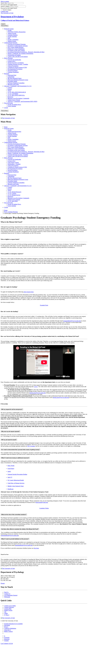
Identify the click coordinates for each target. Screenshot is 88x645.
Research (6, 73)
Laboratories (11, 76)
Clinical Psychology (13, 66)
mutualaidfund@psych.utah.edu (72, 321)
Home (5, 127)
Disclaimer (7, 625)
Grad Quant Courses (13, 162)
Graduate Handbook (13, 72)
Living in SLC (11, 61)
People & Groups (9, 28)
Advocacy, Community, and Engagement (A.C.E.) (18, 86)
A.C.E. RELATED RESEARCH (17, 92)
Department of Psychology (12, 16)
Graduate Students (13, 35)
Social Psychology (13, 70)
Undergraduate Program (10, 42)
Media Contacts (8, 631)
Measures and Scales (13, 84)
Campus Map (7, 609)
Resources (10, 97)
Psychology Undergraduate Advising (18, 45)
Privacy (6, 627)
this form (36, 548)
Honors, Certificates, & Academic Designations (20, 53)
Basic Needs (11, 465)
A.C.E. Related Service (14, 195)
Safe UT (10, 477)
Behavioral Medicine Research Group (18, 80)
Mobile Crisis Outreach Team (16, 486)
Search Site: (4, 3)
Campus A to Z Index (10, 605)
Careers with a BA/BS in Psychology (18, 56)
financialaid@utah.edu (42, 502)
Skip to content (5, 1)
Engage (10, 89)
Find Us (6, 592)
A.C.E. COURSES (13, 93)
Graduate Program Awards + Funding (18, 64)
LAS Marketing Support (10, 595)
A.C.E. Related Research (14, 192)
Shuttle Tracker (8, 610)
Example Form (44, 305)
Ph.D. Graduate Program (11, 212)
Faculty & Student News (14, 104)
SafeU (9, 471)
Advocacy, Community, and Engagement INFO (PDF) (22, 101)
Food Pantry (11, 468)
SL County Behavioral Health (16, 480)
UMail (6, 613)
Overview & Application (14, 59)
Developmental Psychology (15, 69)
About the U (7, 630)
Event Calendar (12, 106)
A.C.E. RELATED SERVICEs (16, 95)
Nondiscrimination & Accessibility (13, 623)
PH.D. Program (8, 58)
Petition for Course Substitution (16, 49)
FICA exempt (31, 446)
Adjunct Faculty (12, 33)
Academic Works (44, 508)
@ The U (6, 615)
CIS (5, 612)
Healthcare (10, 489)
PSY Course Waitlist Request (15, 47)
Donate (3, 583)
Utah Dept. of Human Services (16, 483)
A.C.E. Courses (12, 193)
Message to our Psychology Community (18, 98)
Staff (9, 38)
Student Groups (12, 41)
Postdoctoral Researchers (14, 131)
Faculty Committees (13, 39)
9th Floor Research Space (14, 78)
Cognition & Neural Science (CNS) (17, 67)
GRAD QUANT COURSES (16, 63)
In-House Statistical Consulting (16, 83)
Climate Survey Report (14, 100)
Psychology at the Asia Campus (16, 50)
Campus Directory (9, 607)
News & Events (8, 103)
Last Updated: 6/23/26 (7, 643)
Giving (6, 107)
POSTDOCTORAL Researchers (17, 32)
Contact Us (7, 593)
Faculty (10, 30)
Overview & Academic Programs (17, 44)
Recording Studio (12, 81)
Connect (10, 87)
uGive (36, 386)
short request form (29, 292)
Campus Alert (4, 11)
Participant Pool (12, 75)
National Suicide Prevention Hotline (17, 474)
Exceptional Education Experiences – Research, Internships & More (26, 52)
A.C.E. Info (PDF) (13, 201)
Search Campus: (5, 6)
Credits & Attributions (10, 628)
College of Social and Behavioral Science (15, 20)
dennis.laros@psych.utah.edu (37, 393)
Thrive (9, 90)
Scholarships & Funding (14, 55)
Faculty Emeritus (12, 36)
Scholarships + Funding (14, 164)
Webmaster (7, 597)
